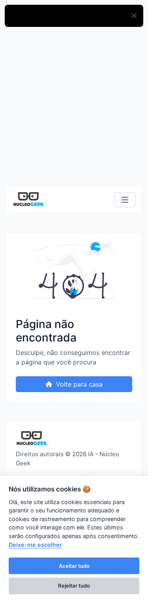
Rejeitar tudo (74, 585)
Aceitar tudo (74, 566)
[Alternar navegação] (124, 200)
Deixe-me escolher (35, 544)
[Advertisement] (74, 107)
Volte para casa (78, 384)
